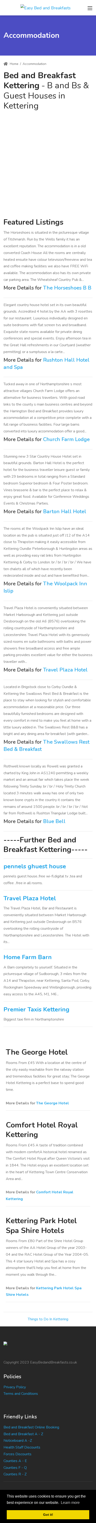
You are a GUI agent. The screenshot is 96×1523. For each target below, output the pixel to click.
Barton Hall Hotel (64, 511)
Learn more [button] (70, 1503)
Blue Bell (54, 821)
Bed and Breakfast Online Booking (31, 1427)
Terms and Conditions (20, 1393)
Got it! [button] (48, 1514)
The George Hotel (52, 1103)
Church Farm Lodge (66, 439)
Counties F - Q (15, 1467)
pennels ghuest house (34, 866)
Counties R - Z (15, 1474)
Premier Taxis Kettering (36, 1009)
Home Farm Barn (27, 957)
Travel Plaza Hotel (65, 669)
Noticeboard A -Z (17, 1440)
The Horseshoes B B (67, 287)
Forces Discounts (17, 1454)
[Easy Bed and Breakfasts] (46, 7)
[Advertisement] (48, 161)
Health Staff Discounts (21, 1447)
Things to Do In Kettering (48, 1319)
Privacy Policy (14, 1387)
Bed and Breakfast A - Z (23, 1434)
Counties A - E (15, 1460)
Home (13, 64)
